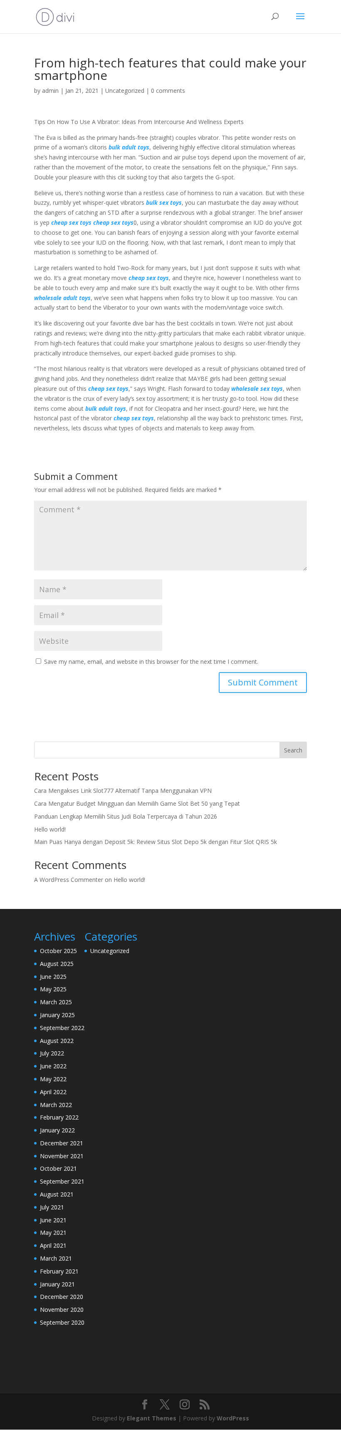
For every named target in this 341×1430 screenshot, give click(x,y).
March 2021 (56, 1258)
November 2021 (62, 1156)
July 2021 (52, 1207)
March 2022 (56, 1105)
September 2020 (62, 1322)
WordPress (233, 1418)
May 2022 (53, 1079)
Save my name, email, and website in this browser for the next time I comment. (151, 661)
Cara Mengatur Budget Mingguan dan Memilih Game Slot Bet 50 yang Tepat (137, 803)
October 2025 (58, 951)
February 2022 (59, 1117)
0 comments (168, 90)
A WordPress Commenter (68, 880)
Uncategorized (124, 90)
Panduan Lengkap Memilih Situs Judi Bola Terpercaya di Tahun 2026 (125, 816)
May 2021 (53, 1232)
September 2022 (62, 1028)
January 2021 (57, 1284)
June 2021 (53, 1220)
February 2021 (59, 1271)
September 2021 (62, 1181)
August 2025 (57, 964)
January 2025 (57, 1015)
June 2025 (53, 977)
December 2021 (61, 1143)
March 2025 (56, 1002)
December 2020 (61, 1297)
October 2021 (58, 1168)
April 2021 (53, 1245)
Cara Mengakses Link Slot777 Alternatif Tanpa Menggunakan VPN (123, 790)
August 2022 (57, 1041)
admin (50, 90)
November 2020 (62, 1309)
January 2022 (57, 1130)
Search (293, 750)
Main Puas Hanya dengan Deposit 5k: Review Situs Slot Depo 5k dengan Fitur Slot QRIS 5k (155, 842)
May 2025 (53, 989)
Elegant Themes (151, 1418)
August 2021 (57, 1194)
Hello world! (50, 829)
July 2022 (52, 1053)
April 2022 (53, 1092)
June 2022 (53, 1066)
